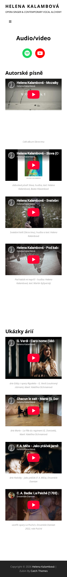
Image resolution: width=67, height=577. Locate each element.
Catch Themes (39, 571)
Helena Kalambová (32, 6)
